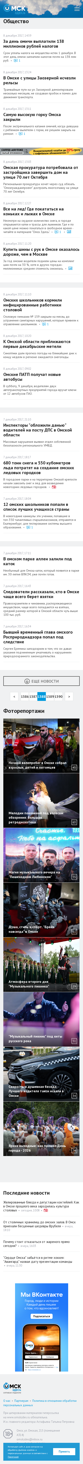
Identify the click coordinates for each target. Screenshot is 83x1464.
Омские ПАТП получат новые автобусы (32, 377)
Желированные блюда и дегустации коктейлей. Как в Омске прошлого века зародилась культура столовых (41, 1206)
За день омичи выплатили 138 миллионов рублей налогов (33, 43)
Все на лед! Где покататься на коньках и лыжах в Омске (33, 211)
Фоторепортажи (23, 710)
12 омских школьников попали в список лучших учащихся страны (36, 506)
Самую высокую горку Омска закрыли (32, 117)
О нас (6, 1401)
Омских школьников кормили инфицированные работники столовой (32, 305)
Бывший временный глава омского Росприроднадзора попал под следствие (38, 637)
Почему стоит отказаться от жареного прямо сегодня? (36, 1244)
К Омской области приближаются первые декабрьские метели (36, 344)
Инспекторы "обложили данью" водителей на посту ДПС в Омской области (37, 430)
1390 (58, 696)
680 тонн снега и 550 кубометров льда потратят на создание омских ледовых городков (38, 467)
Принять (64, 1451)
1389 (50, 696)
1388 (42, 696)
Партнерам (21, 1401)
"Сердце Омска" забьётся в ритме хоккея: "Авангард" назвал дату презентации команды (37, 1260)
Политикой (13, 1456)
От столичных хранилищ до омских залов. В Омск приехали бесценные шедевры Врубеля (39, 1224)
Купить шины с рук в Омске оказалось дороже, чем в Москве (41, 251)
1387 (33, 696)
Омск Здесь (14, 9)
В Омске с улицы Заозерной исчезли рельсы (39, 80)
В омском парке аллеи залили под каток (37, 561)
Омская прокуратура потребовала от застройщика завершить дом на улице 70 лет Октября (40, 172)
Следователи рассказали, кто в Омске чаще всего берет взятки (41, 594)
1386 (25, 696)
